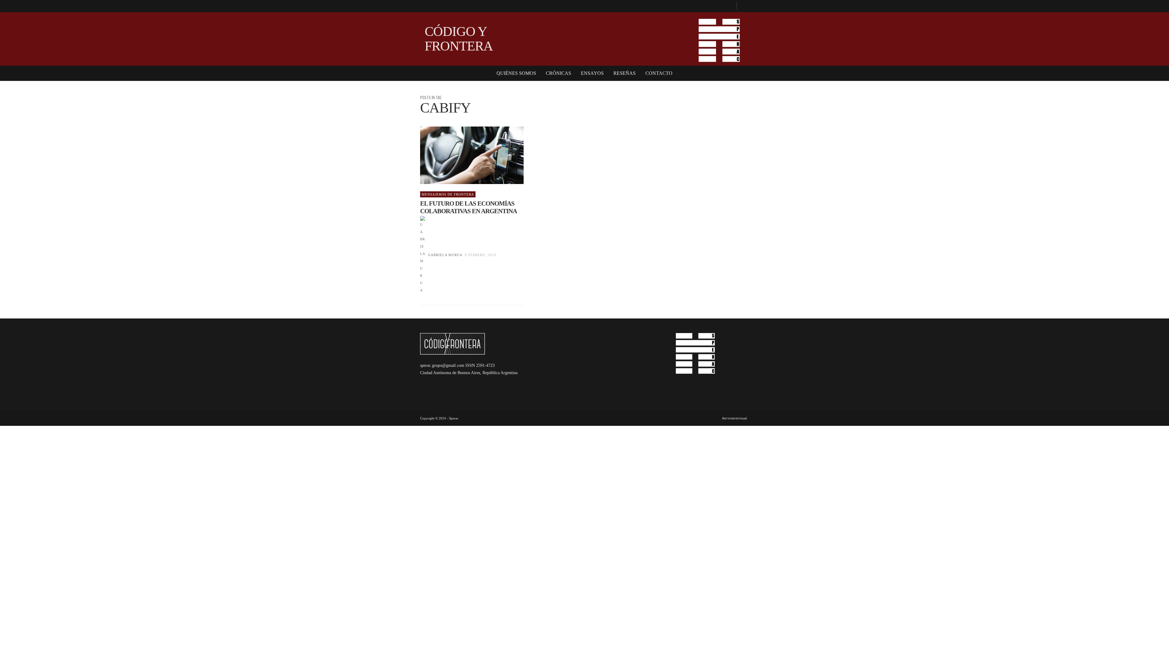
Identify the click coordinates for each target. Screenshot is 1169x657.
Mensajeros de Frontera (448, 194)
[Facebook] (729, 6)
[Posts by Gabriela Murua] (422, 255)
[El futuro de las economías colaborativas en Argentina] (462, 155)
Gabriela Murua (445, 255)
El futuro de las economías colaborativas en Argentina (468, 207)
